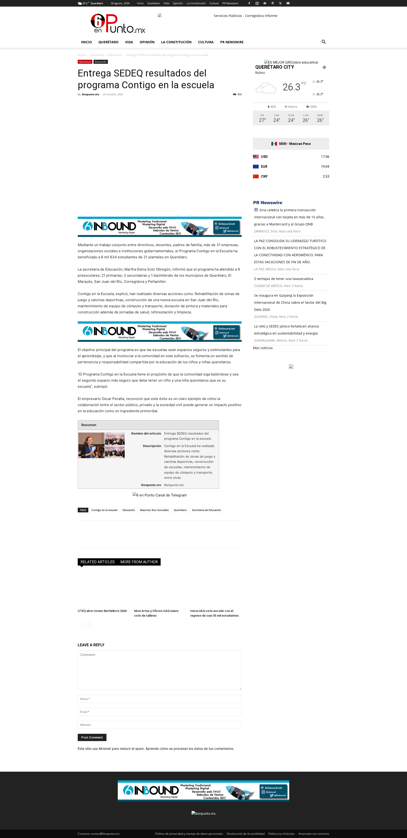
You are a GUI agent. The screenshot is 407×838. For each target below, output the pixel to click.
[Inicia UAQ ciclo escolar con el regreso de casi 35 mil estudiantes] (216, 589)
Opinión (178, 3)
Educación (115, 55)
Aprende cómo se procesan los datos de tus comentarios (189, 748)
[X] (280, 3)
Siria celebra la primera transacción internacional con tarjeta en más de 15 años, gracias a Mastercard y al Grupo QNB (289, 217)
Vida (166, 3)
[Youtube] (288, 3)
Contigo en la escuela (104, 510)
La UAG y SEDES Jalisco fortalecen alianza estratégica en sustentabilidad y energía (286, 329)
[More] (137, 105)
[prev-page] (81, 625)
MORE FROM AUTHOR (139, 562)
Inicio (140, 3)
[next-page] (88, 625)
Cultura (214, 3)
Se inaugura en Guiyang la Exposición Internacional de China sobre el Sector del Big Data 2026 (290, 302)
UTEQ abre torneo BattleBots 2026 (102, 611)
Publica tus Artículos (281, 834)
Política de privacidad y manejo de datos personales (189, 834)
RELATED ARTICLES (98, 562)
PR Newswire (230, 3)
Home (82, 55)
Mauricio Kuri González (154, 510)
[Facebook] (249, 3)
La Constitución (196, 3)
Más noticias (263, 348)
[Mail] (264, 3)
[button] (323, 42)
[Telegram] (125, 105)
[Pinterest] (272, 3)
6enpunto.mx (90, 94)
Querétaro (153, 3)
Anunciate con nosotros (313, 834)
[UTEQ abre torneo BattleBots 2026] (103, 589)
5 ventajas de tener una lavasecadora (283, 278)
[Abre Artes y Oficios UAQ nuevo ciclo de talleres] (159, 589)
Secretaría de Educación (206, 510)
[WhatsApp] (115, 105)
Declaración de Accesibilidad (246, 834)
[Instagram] (256, 3)
